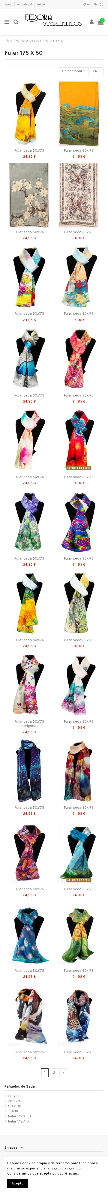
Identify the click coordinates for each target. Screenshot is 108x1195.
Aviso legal (25, 4)
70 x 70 (14, 1101)
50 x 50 (14, 1096)
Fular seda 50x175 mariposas (29, 723)
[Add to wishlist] (22, 144)
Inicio (41, 4)
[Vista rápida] (36, 144)
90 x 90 (14, 1106)
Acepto (17, 1183)
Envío (8, 4)
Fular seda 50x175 (29, 150)
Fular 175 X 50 (19, 1116)
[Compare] (29, 144)
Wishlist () (95, 4)
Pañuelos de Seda (19, 1086)
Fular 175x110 (18, 1121)
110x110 (14, 1111)
